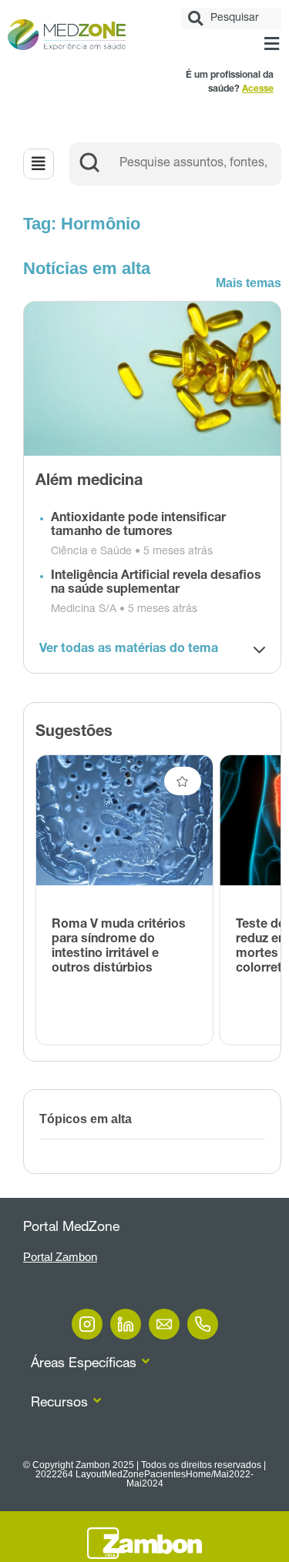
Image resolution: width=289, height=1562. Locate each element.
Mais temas (248, 282)
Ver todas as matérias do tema (128, 650)
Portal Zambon (60, 1256)
